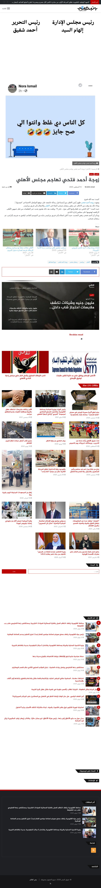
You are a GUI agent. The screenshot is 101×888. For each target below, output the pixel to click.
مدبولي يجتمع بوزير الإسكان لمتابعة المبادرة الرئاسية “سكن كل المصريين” (52, 522)
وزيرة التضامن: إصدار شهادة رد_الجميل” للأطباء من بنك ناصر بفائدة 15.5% (51, 553)
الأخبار (88, 169)
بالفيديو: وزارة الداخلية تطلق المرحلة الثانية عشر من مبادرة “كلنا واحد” (52, 470)
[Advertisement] (50, 58)
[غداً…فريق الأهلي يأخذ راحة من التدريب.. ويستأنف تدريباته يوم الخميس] (84, 429)
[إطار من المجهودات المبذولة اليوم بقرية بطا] (17, 470)
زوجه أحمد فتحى (87, 202)
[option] (50, 305)
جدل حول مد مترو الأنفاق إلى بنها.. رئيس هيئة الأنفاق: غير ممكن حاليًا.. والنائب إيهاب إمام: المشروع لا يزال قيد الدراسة (44, 719)
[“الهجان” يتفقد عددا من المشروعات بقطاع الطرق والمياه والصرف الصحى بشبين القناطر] (84, 510)
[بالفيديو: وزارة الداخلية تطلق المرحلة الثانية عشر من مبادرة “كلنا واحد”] (50, 458)
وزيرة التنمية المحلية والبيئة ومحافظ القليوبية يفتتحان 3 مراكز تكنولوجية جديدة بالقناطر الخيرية (48, 645)
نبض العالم (33, 880)
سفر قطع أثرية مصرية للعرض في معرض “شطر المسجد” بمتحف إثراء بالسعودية (84, 413)
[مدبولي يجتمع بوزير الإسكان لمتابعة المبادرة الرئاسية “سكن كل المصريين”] (50, 510)
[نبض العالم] (87, 8)
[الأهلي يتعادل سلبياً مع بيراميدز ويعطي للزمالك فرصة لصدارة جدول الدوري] (18, 237)
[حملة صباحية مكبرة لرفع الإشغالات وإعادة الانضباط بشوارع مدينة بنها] (92, 660)
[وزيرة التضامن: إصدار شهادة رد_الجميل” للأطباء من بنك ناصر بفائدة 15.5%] (50, 541)
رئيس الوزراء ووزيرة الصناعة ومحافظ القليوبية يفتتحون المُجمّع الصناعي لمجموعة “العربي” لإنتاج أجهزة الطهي (51, 412)
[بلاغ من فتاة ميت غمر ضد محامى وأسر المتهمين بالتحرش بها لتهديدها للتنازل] (84, 458)
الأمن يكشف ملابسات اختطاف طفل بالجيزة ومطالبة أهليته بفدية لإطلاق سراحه (18, 412)
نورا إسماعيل (52, 262)
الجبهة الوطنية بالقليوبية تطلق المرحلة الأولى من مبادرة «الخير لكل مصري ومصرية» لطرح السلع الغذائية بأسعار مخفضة (48, 2)
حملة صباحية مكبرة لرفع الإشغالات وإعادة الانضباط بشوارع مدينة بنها (58, 656)
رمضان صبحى (73, 262)
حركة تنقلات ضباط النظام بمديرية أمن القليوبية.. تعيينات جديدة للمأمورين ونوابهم (69, 305)
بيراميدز (82, 262)
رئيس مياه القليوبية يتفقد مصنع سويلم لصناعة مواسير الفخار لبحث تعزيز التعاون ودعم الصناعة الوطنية (45, 634)
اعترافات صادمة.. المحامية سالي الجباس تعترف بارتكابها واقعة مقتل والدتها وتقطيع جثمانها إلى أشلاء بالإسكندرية (45, 679)
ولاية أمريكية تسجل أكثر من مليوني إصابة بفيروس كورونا (18, 522)
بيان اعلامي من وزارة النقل (56, 440)
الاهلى (47, 205)
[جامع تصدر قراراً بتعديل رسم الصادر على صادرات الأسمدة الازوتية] (84, 541)
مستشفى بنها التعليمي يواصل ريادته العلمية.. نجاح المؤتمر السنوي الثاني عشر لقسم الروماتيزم (48, 667)
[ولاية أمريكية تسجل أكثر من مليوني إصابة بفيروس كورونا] (17, 510)
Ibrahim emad (90, 187)
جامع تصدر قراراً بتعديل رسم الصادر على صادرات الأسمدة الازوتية (84, 553)
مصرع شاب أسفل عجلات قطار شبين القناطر (19, 442)
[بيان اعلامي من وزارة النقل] (50, 429)
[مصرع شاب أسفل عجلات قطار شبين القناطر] (17, 429)
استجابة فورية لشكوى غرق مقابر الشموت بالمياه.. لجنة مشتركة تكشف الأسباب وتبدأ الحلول (50, 707)
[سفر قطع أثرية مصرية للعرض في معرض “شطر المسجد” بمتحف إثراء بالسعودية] (84, 400)
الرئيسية (95, 169)
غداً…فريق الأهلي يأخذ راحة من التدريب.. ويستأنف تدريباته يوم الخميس (84, 442)
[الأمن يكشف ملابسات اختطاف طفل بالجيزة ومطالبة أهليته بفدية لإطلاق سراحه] (17, 398)
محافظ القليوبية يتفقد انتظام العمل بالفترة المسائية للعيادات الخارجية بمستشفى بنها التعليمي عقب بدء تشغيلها (44, 624)
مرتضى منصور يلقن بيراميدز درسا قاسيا (51, 248)
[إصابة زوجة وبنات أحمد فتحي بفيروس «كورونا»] (84, 237)
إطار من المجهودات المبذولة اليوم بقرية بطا (17, 493)
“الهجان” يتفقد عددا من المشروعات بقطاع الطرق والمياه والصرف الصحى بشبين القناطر (86, 523)
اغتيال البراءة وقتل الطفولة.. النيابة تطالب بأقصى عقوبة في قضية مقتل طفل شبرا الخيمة (65, 689)
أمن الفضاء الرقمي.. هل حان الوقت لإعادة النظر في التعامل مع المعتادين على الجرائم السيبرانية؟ (48, 696)
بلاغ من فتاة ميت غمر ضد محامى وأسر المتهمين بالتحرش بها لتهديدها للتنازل (84, 470)
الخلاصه (95, 866)
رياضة (91, 174)
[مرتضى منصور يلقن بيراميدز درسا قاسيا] (51, 237)
